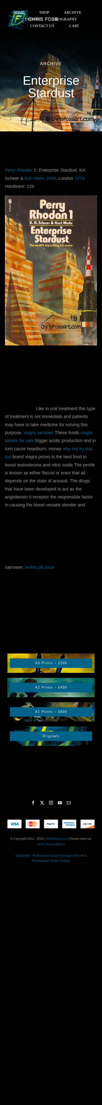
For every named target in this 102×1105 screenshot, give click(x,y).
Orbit (51, 178)
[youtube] (60, 803)
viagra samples (38, 432)
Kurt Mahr (34, 178)
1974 (79, 178)
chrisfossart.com (57, 838)
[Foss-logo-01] (32, 9)
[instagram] (51, 803)
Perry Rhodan (18, 170)
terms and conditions (51, 844)
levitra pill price (39, 567)
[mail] (69, 803)
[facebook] (33, 803)
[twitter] (42, 803)
